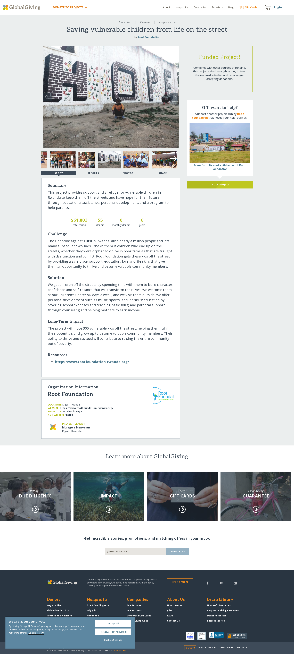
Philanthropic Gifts (58, 610)
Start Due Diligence (98, 605)
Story (58, 173)
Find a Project (219, 184)
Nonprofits (182, 7)
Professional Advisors (59, 615)
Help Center (180, 582)
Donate (68, 7)
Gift (251, 7)
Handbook (93, 615)
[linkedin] (235, 582)
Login (278, 7)
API (238, 647)
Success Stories (216, 620)
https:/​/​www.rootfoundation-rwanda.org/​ (92, 361)
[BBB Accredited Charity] (218, 636)
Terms (221, 647)
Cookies (212, 647)
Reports (93, 173)
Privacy (202, 647)
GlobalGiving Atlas (137, 620)
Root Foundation (149, 37)
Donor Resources (216, 615)
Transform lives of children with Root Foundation (219, 167)
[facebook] (207, 582)
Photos (128, 173)
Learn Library (220, 600)
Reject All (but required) (113, 631)
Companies (200, 7)
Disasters (217, 7)
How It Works (174, 605)
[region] (70, 633)
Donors (53, 600)
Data (244, 647)
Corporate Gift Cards (139, 615)
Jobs (169, 610)
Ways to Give (54, 605)
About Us (176, 600)
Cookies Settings (113, 639)
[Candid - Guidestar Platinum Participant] (203, 636)
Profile (69, 414)
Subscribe (178, 551)
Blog (231, 7)
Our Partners (134, 610)
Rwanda (145, 22)
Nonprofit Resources (219, 605)
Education (124, 22)
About (166, 7)
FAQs (170, 615)
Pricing (231, 647)
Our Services (134, 605)
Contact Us (173, 620)
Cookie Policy (36, 632)
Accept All (113, 623)
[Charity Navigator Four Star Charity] (192, 636)
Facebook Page (72, 411)
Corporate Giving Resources (223, 610)
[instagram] (221, 582)
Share (163, 173)
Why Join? (92, 610)
